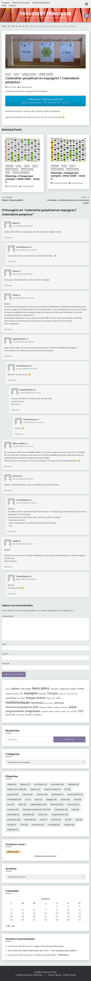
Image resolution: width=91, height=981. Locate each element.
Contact (12, 5)
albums (15, 688)
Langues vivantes (29, 74)
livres (53, 698)
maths (58, 698)
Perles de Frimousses (21, 2)
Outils (7, 172)
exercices (42, 694)
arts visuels (26, 688)
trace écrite (10, 714)
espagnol (30, 693)
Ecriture (80, 688)
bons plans (41, 688)
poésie (73, 707)
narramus (59, 702)
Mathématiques (11, 169)
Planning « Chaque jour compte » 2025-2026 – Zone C (22, 179)
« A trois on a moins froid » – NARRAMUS (51, 955)
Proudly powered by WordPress (29, 975)
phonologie (56, 707)
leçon (49, 698)
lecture (41, 697)
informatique (11, 698)
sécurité (74, 711)
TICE (80, 711)
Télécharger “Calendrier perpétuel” (45, 101)
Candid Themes (69, 975)
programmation (15, 711)
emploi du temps (12, 694)
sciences (57, 711)
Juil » (13, 926)
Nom (4, 644)
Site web (5, 663)
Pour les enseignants (21, 172)
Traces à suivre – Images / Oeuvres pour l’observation (41, 946)
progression (33, 711)
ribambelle (45, 711)
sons (64, 711)
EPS (21, 694)
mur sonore (49, 703)
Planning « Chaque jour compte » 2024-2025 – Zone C (68, 175)
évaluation (38, 715)
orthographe (42, 707)
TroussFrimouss (26, 87)
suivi (68, 711)
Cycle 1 (19, 165)
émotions (29, 715)
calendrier (54, 689)
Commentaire (8, 616)
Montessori (37, 702)
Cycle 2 (8, 74)
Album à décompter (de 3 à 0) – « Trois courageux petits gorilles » (50, 950)
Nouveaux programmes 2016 (22, 707)
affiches (8, 689)
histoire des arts (72, 694)
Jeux (23, 698)
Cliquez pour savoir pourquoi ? (45, 856)
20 (34, 916)
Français (52, 693)
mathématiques (18, 702)
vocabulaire (20, 715)
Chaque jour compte (67, 689)
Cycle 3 (16, 74)
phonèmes (64, 707)
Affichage (9, 165)
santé (51, 711)
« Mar (8, 926)
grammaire (62, 694)
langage (31, 697)
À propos (5, 2)
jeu (19, 698)
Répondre (8, 237)
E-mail (5, 654)
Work (4, 5)
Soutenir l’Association (41, 2)
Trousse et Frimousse (45, 14)
